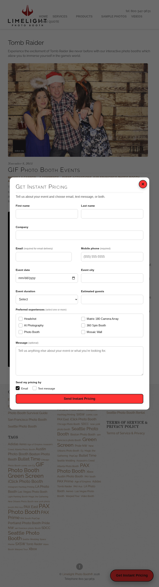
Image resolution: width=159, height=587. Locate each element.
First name (23, 205)
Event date (23, 269)
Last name (88, 205)
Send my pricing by (28, 382)
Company (22, 227)
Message (27, 342)
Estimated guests (92, 291)
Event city (87, 269)
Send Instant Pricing (79, 399)
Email (34, 248)
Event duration (25, 291)
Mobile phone (96, 248)
